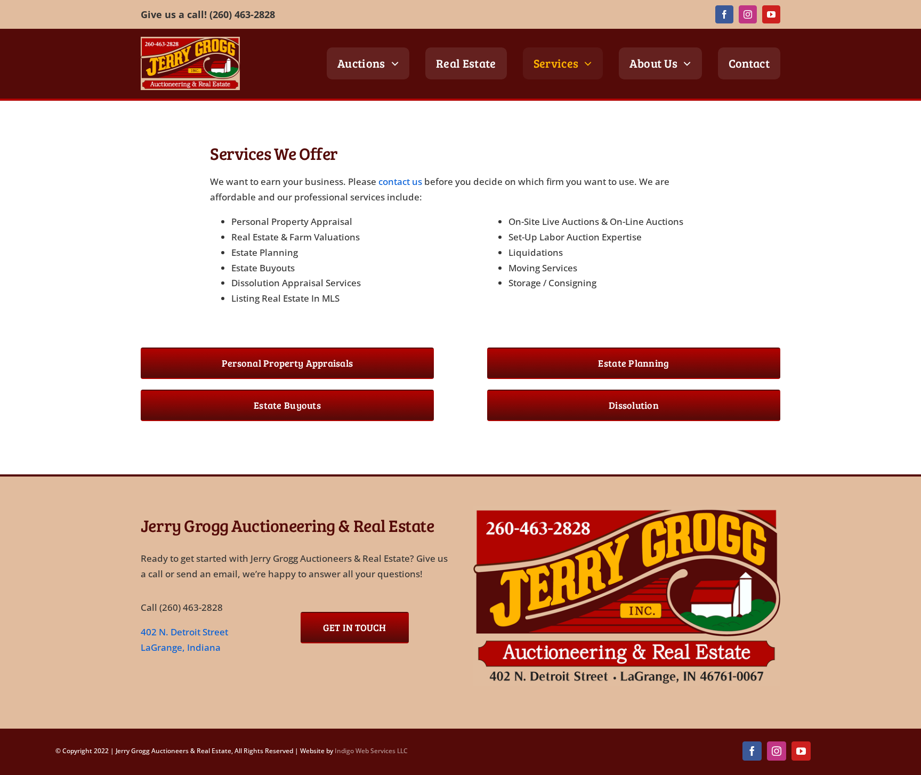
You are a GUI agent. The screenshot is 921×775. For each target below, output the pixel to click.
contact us (400, 181)
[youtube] (771, 14)
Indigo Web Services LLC (371, 750)
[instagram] (748, 14)
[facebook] (724, 14)
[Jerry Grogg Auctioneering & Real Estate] (626, 510)
